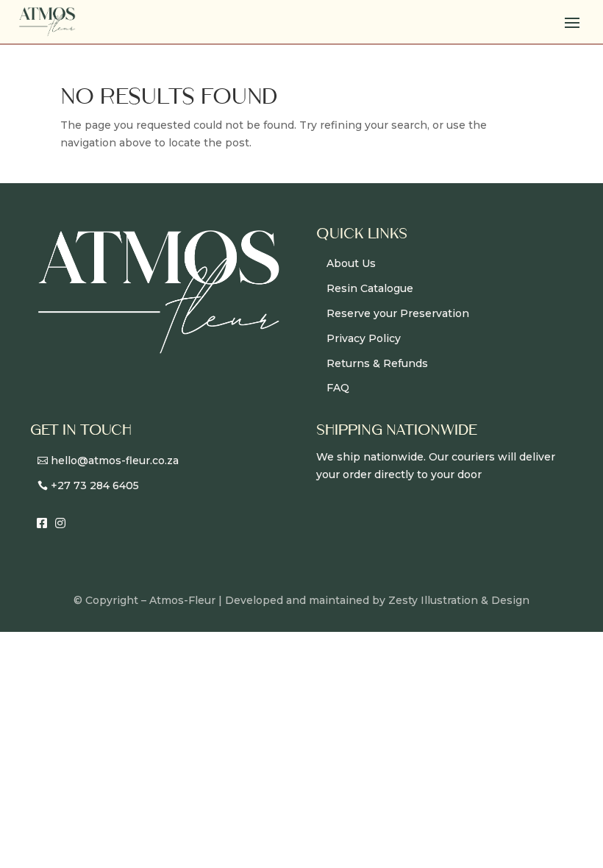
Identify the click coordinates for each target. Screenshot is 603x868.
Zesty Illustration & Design (458, 600)
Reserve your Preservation (398, 313)
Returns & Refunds (377, 363)
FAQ (338, 387)
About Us (351, 263)
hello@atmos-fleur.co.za (115, 460)
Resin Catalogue (370, 288)
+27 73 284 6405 (95, 485)
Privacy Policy (364, 338)
